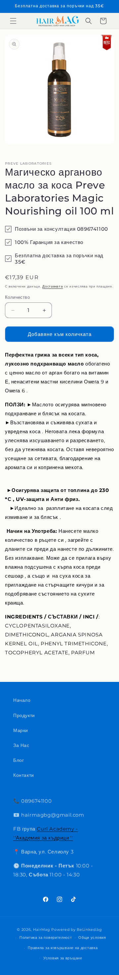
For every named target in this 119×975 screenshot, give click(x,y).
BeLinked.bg (89, 929)
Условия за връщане (62, 958)
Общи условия (92, 937)
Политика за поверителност (46, 937)
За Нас (21, 745)
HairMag (41, 929)
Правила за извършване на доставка (63, 947)
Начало (22, 700)
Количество (17, 297)
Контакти (23, 775)
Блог (18, 760)
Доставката (52, 286)
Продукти (24, 715)
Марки (20, 730)
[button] (13, 21)
